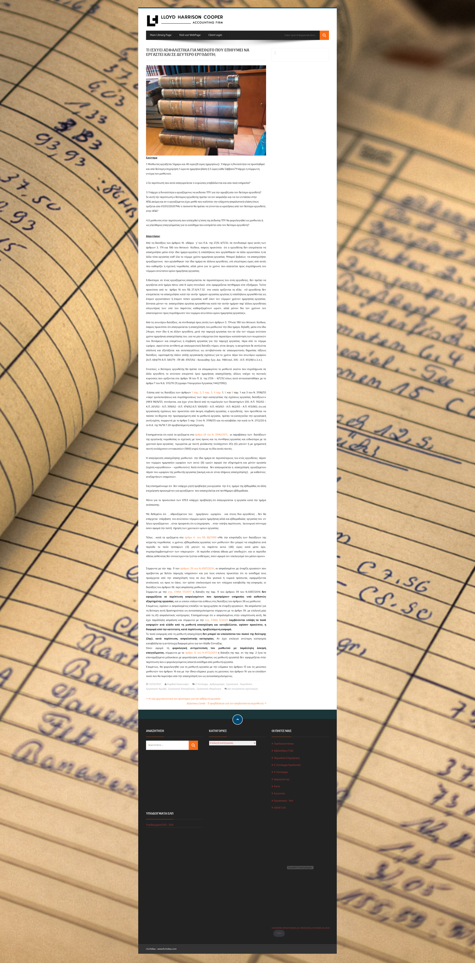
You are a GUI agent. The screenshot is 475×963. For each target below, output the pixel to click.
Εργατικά (279, 793)
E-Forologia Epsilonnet (287, 765)
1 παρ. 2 (196, 393)
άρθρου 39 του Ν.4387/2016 (197, 569)
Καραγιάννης (281, 779)
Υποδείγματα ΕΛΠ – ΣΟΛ (159, 825)
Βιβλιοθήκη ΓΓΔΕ (284, 751)
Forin (277, 786)
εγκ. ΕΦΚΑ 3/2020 (216, 620)
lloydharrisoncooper (178, 684)
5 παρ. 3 (207, 393)
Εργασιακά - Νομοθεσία (239, 684)
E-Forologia (202, 684)
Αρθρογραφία (217, 684)
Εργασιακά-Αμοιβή (156, 689)
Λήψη (279, 933)
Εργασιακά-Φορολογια (209, 689)
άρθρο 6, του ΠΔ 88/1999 (200, 538)
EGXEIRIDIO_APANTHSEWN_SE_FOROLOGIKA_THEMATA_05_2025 (301, 928)
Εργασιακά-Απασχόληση (181, 689)
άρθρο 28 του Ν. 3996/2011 (211, 435)
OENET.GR (280, 808)
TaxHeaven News (284, 744)
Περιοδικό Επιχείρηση (286, 758)
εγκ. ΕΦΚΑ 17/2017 (179, 592)
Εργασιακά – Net (283, 801)
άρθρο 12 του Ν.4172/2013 (201, 653)
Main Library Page (160, 35)
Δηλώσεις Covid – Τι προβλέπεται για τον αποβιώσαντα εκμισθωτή (226, 703)
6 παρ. (218, 393)
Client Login (215, 35)
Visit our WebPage (190, 35)
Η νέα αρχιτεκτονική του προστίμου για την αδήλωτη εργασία (183, 699)
